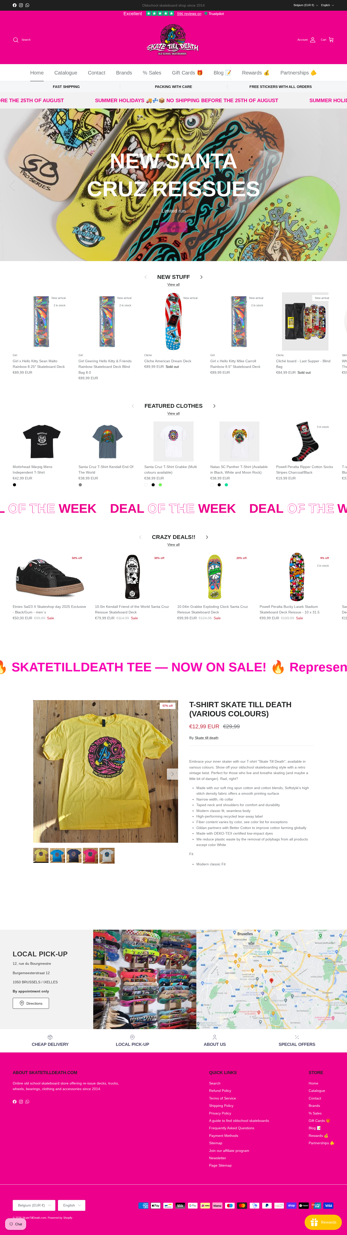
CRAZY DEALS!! (173, 537)
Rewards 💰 (256, 73)
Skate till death (206, 738)
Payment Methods (223, 1136)
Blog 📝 (222, 73)
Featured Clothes (174, 406)
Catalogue (65, 73)
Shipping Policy (221, 1106)
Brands (124, 73)
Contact (96, 73)
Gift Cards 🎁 (187, 73)
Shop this (173, 227)
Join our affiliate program (229, 1151)
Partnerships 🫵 (298, 73)
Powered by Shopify (60, 1217)
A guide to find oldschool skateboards (239, 1121)
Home (37, 73)
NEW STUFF (173, 277)
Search (214, 1083)
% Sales (152, 73)
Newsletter (217, 1158)
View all (173, 284)
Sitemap (215, 1143)
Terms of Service (222, 1098)
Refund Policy (220, 1091)
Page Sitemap (220, 1165)
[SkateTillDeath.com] (174, 40)
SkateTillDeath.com (34, 1217)
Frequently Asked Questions (231, 1128)
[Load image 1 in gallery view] (105, 771)
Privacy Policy (220, 1113)
